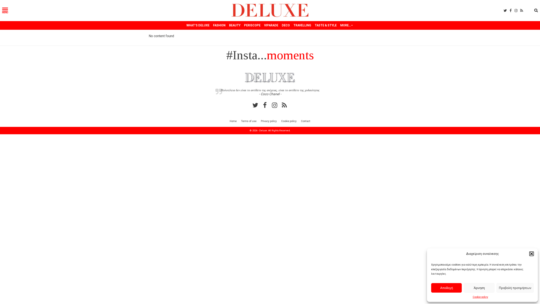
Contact (305, 121)
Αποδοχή (446, 288)
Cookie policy (480, 297)
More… (345, 25)
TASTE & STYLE (326, 25)
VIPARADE (271, 25)
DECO (286, 25)
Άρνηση (479, 288)
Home (233, 121)
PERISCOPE (252, 25)
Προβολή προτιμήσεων (515, 288)
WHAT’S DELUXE (197, 25)
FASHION (219, 25)
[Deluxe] (270, 16)
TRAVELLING (302, 25)
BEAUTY (234, 25)
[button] (531, 254)
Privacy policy (269, 121)
